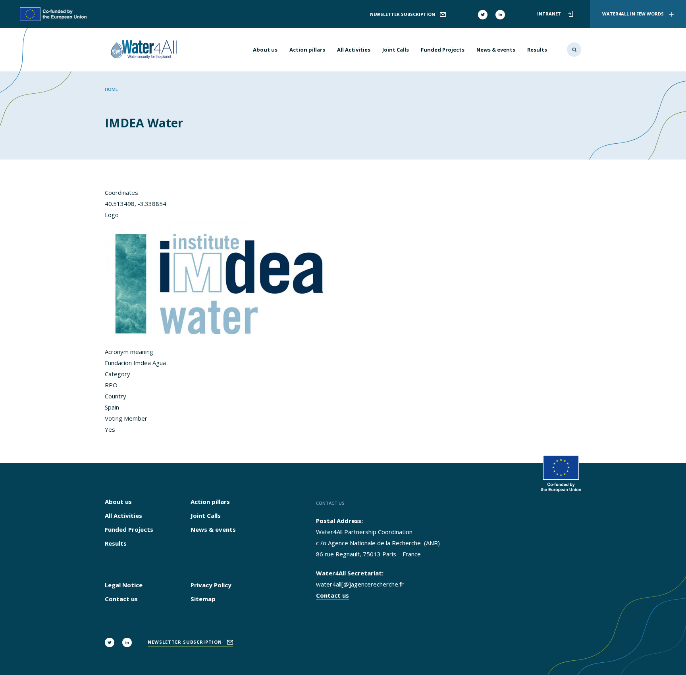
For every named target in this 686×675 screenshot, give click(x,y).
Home (111, 89)
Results (537, 49)
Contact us (121, 599)
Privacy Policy (211, 585)
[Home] (146, 49)
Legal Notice (124, 585)
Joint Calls (395, 49)
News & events (495, 49)
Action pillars (307, 49)
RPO (111, 385)
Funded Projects (442, 49)
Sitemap (203, 599)
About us (265, 49)
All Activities (353, 49)
